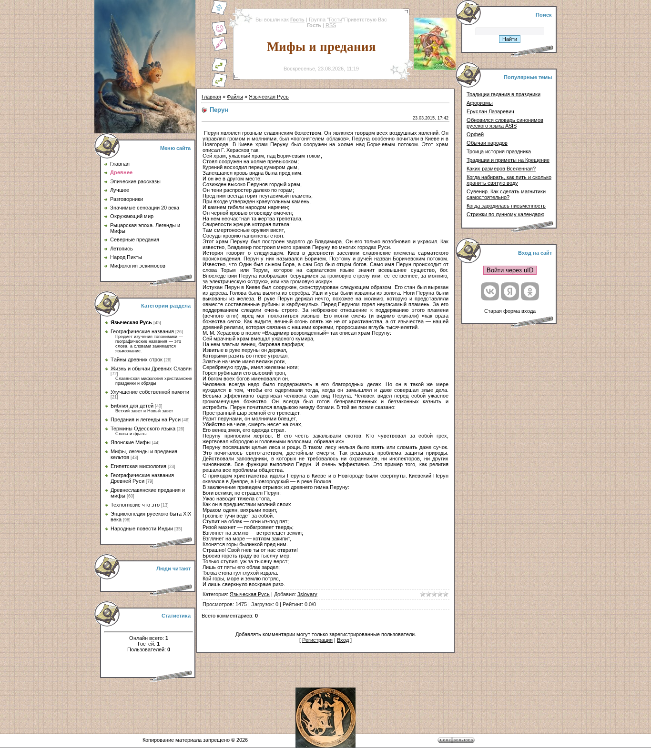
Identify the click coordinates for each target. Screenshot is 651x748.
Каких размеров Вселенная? (501, 168)
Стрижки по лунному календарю (505, 214)
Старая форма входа (510, 311)
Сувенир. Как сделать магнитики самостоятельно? (506, 194)
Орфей (475, 134)
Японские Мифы (131, 442)
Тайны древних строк (137, 359)
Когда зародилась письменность (506, 206)
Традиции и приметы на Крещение (508, 160)
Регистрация (317, 640)
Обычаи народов (487, 143)
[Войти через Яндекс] (510, 291)
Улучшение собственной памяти (150, 392)
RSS (331, 25)
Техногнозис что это (135, 505)
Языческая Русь (131, 322)
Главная (211, 97)
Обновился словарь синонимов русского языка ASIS (505, 123)
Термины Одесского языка (143, 428)
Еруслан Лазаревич (490, 111)
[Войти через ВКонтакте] (490, 291)
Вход (343, 640)
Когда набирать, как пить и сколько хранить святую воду (509, 180)
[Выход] (219, 70)
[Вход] (219, 86)
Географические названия (142, 331)
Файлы (235, 97)
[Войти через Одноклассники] (530, 291)
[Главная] (219, 13)
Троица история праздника (499, 151)
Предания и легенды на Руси (146, 419)
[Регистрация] (219, 49)
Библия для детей (132, 406)
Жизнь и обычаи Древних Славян (151, 368)
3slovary (307, 594)
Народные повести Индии (142, 528)
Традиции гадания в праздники (503, 94)
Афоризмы (480, 103)
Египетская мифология (138, 466)
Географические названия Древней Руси (142, 478)
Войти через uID (510, 270)
